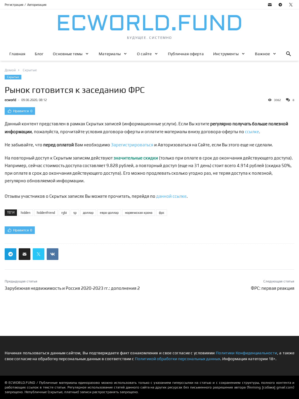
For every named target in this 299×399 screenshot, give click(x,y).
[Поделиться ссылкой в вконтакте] (52, 254)
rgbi (64, 212)
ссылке (252, 131)
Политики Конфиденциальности (246, 353)
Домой (10, 70)
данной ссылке (171, 196)
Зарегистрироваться (132, 144)
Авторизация (36, 4)
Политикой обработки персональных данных (177, 358)
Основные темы (67, 53)
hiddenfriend (46, 212)
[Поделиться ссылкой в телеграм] (10, 254)
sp (75, 212)
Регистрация (14, 4)
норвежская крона (138, 212)
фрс (161, 212)
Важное (262, 53)
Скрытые (13, 77)
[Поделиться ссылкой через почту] (24, 254)
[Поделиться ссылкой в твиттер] (38, 254)
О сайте (144, 53)
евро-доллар (109, 212)
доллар (88, 212)
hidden (25, 212)
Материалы (110, 53)
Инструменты (226, 53)
